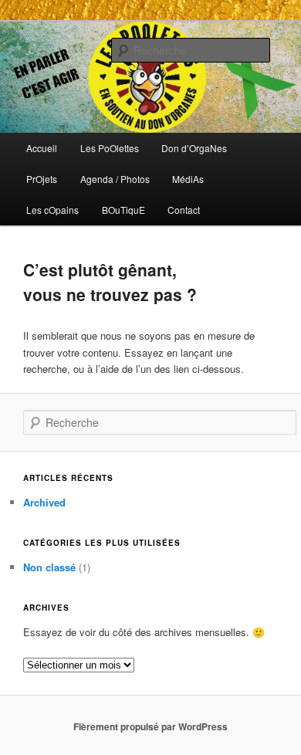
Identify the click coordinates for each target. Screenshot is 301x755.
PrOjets (41, 178)
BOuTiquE (123, 209)
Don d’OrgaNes (194, 147)
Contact (183, 209)
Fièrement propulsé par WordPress (150, 726)
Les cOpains (52, 209)
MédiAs (188, 178)
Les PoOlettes (109, 147)
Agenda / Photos (115, 178)
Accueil (41, 147)
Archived (44, 502)
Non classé (49, 567)
